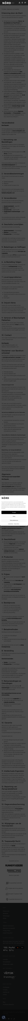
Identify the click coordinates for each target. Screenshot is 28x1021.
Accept (14, 512)
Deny (14, 516)
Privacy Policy (16, 523)
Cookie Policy (10, 523)
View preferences (14, 520)
